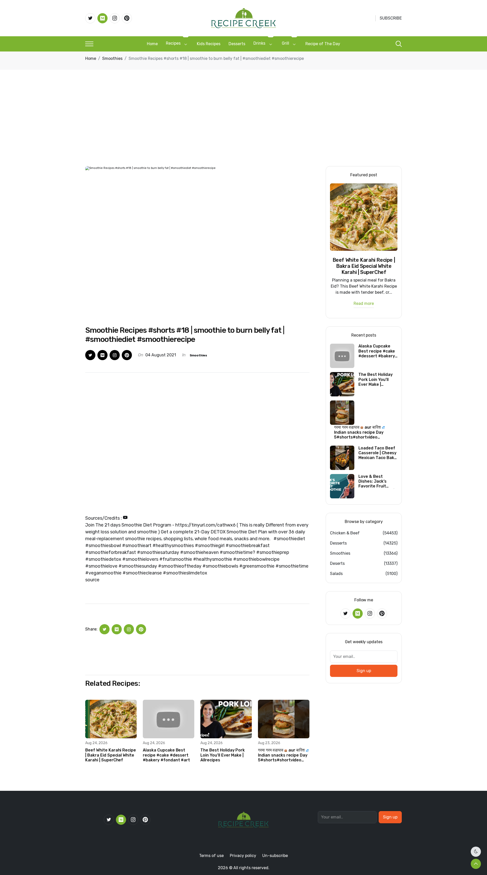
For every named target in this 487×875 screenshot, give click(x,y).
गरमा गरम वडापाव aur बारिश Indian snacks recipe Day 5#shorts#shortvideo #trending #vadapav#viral (282, 755)
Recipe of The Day (322, 43)
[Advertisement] (243, 128)
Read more (364, 304)
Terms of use (211, 855)
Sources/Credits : (104, 518)
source (92, 580)
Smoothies (112, 58)
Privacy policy (243, 855)
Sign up (364, 670)
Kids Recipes (208, 43)
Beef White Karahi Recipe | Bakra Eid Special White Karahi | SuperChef (110, 755)
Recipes (173, 43)
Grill (285, 43)
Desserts (237, 43)
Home (152, 43)
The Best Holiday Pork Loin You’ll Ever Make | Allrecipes (222, 755)
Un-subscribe (275, 855)
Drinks (259, 43)
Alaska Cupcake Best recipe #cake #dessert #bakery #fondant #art (166, 755)
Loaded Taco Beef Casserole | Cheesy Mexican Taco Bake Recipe (377, 453)
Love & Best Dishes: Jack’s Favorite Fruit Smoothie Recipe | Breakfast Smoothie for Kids (376, 481)
